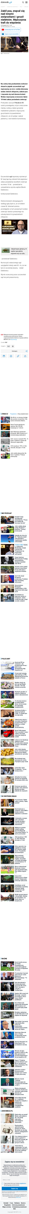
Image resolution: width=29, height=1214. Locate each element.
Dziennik (3, 6)
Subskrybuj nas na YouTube (12, 29)
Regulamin (7, 1205)
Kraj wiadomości (23, 414)
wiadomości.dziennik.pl (12, 6)
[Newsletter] (4, 356)
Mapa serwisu (6, 1207)
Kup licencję (14, 339)
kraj (21, 6)
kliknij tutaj (18, 1197)
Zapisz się (14, 1188)
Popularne (13, 414)
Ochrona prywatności (18, 1205)
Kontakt (6, 1203)
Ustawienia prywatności (19, 1207)
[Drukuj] (11, 356)
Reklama (17, 1203)
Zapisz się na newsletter (12, 34)
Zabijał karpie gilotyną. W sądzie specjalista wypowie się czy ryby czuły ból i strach (19, 251)
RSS (14, 1209)
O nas (11, 1203)
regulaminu (23, 1183)
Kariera (23, 1203)
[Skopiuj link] (18, 356)
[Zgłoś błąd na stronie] (25, 356)
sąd (8, 346)
